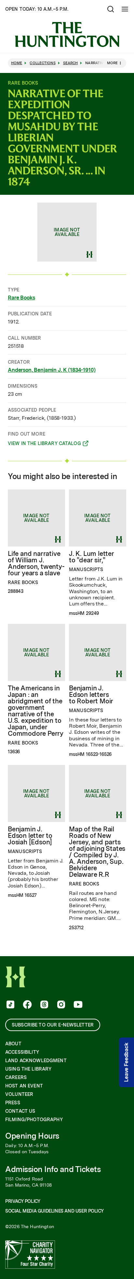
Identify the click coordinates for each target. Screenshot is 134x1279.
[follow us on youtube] (77, 1005)
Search (70, 63)
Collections (42, 63)
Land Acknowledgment (36, 1060)
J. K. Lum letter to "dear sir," (91, 557)
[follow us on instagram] (60, 1005)
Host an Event (24, 1085)
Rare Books (21, 298)
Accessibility (22, 1052)
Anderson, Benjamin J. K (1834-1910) (51, 370)
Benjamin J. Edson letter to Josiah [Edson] (30, 835)
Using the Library (28, 1069)
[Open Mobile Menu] (125, 9)
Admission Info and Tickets (53, 1169)
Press (12, 1102)
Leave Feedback (126, 1062)
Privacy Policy (22, 1201)
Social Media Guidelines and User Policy (54, 1211)
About (13, 1043)
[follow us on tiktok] (9, 1005)
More (112, 63)
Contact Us (20, 1111)
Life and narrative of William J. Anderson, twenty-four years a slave (36, 563)
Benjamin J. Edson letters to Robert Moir (91, 694)
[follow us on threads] (43, 1005)
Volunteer (19, 1094)
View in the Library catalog (44, 444)
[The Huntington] (67, 34)
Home (16, 63)
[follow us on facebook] (26, 1005)
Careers (16, 1077)
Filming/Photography (34, 1119)
